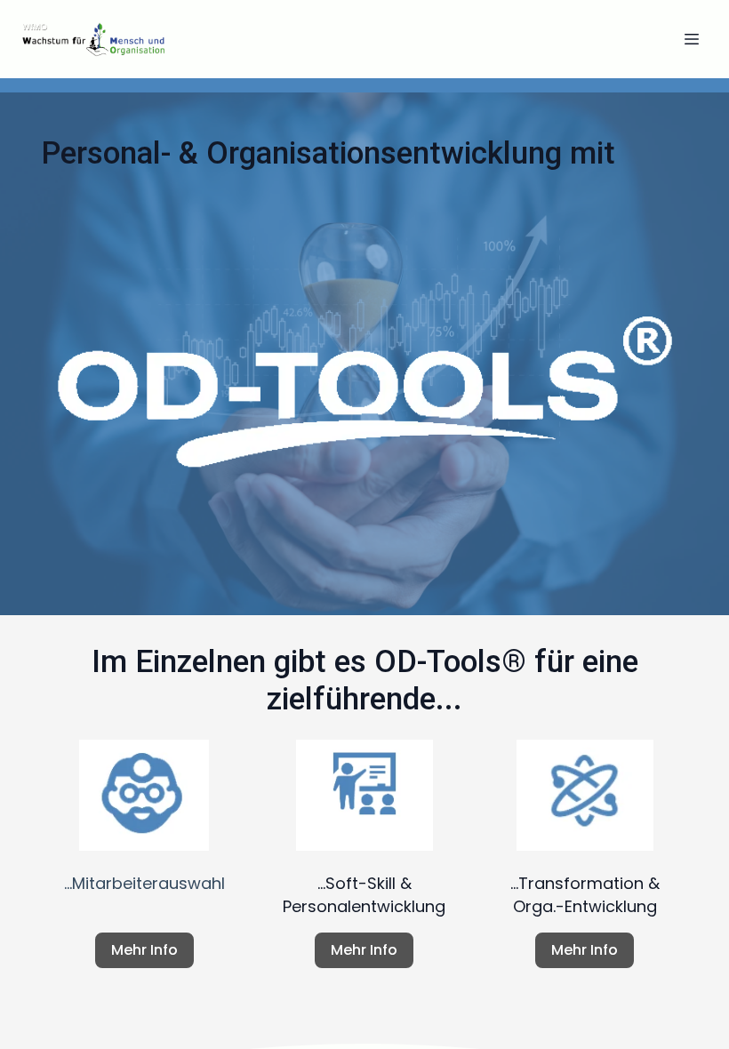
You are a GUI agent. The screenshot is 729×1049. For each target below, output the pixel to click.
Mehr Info (144, 950)
